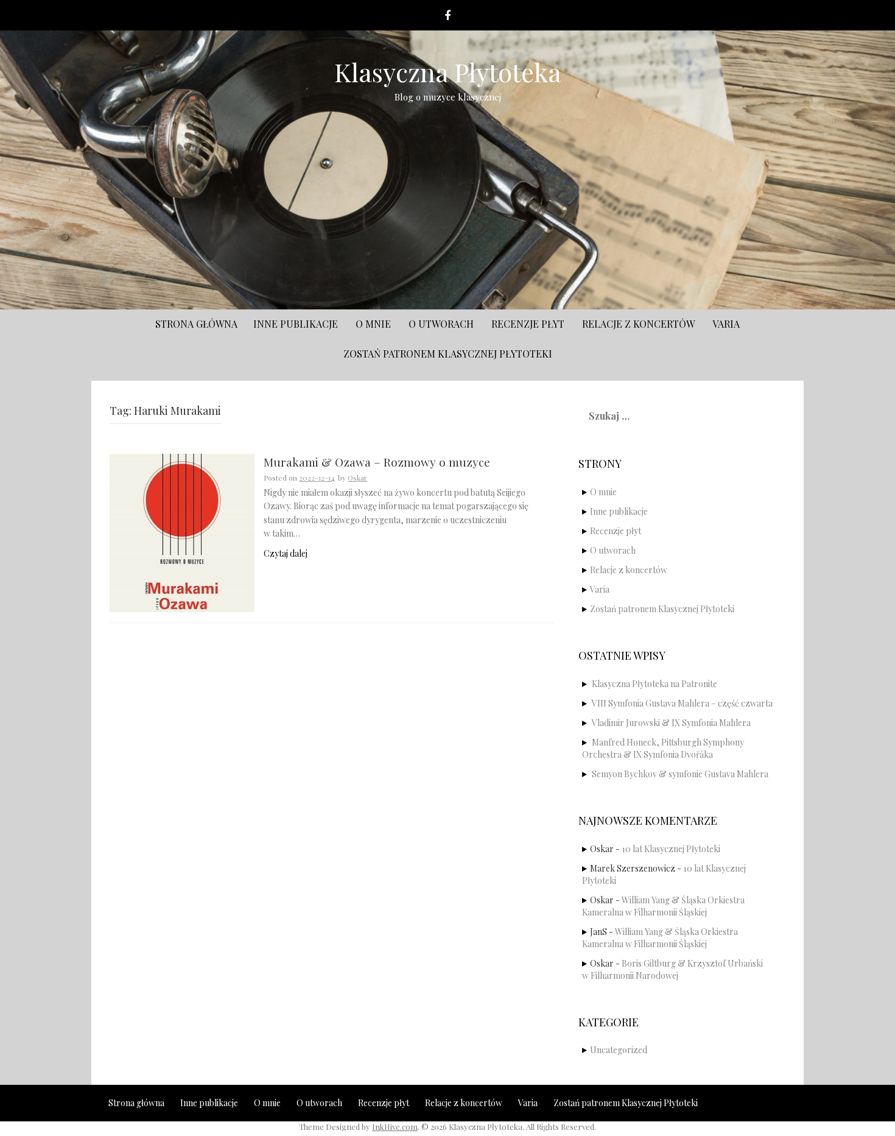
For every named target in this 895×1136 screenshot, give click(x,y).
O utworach (441, 323)
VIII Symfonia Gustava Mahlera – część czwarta (682, 703)
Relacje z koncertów (638, 323)
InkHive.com (395, 1126)
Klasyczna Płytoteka (447, 72)
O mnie (373, 323)
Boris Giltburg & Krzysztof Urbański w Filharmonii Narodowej (672, 969)
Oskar (357, 477)
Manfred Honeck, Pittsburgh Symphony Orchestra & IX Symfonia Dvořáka (663, 748)
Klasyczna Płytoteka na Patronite (654, 684)
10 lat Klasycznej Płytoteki (671, 849)
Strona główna (196, 323)
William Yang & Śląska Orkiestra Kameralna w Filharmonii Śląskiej (663, 906)
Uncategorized (618, 1050)
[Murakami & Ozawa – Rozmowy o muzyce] (182, 532)
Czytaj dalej (285, 553)
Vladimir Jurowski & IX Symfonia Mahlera (671, 723)
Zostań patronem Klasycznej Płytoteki (447, 353)
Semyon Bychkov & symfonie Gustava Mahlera (680, 774)
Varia (726, 323)
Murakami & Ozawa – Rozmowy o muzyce (377, 463)
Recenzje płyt (527, 323)
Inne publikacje (295, 323)
